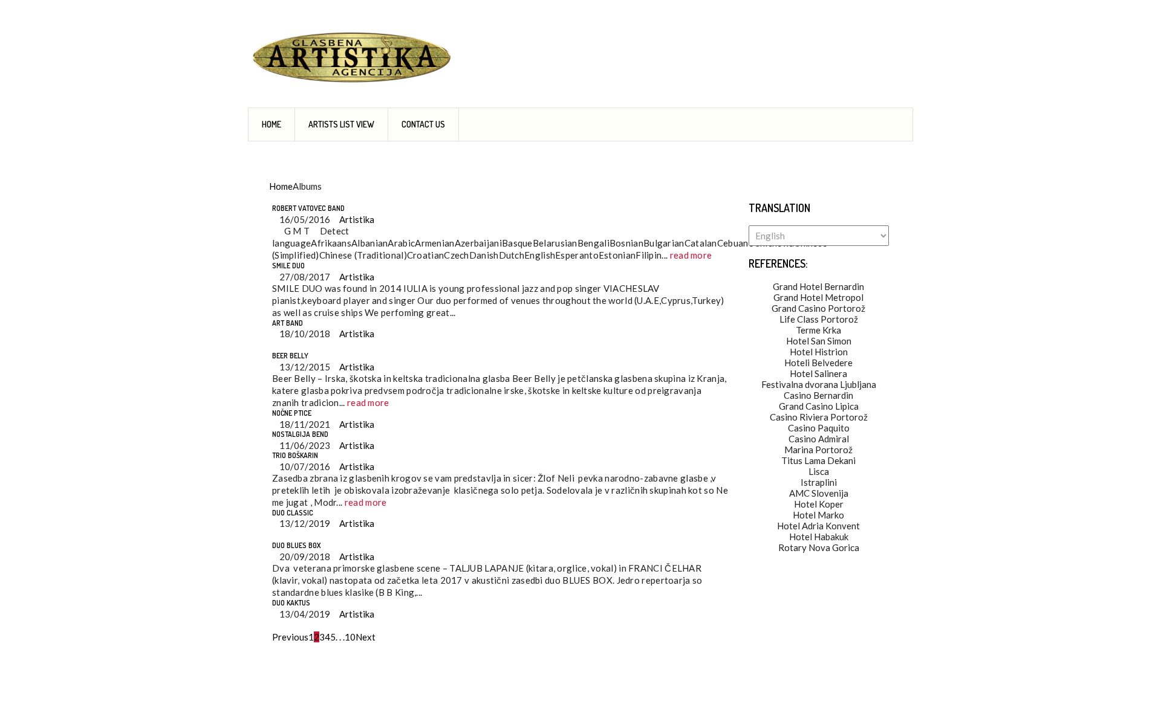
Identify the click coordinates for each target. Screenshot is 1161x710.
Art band (287, 323)
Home (271, 124)
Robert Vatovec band (308, 208)
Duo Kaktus (291, 602)
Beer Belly (290, 355)
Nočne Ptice (291, 413)
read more (691, 255)
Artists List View (341, 124)
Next (366, 636)
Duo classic (292, 512)
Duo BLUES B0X (296, 545)
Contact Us (423, 124)
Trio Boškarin (295, 455)
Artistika (355, 219)
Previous (290, 636)
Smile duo (288, 265)
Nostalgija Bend (300, 434)
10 (350, 636)
